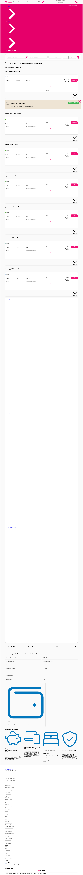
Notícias (6, 846)
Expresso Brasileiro (8, 823)
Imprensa (6, 845)
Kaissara (6, 816)
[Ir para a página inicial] (9, 769)
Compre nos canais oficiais (9, 833)
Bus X (6, 802)
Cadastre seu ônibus (8, 824)
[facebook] (8, 771)
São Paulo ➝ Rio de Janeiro (10, 780)
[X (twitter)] (10, 771)
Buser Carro (7, 797)
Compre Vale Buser (8, 836)
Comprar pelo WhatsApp (73, 102)
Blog (6, 848)
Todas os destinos (8, 794)
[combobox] (16, 57)
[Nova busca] (76, 1)
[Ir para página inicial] (8, 2)
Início (14, 1)
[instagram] (6, 771)
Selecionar (74, 80)
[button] (41, 87)
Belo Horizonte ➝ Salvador (10, 787)
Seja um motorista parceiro (9, 826)
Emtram (6, 811)
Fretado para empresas (9, 828)
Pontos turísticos (8, 840)
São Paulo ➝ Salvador (9, 789)
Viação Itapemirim (8, 809)
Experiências (27, 1)
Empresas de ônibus (8, 799)
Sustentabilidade (8, 855)
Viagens (33, 1)
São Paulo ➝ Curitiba (9, 783)
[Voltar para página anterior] (45, 1)
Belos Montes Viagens (9, 806)
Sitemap (6, 860)
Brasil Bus (45, 664)
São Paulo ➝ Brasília (8, 790)
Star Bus (6, 814)
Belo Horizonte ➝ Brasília (9, 785)
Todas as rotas (7, 792)
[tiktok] (15, 771)
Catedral (6, 812)
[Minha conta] (42, 2)
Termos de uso (7, 850)
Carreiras (6, 853)
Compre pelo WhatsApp (9, 858)
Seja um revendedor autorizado (10, 829)
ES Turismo (7, 821)
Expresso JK (7, 804)
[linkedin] (13, 771)
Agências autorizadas (8, 831)
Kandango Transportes (9, 807)
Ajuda (39, 1)
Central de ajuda (8, 843)
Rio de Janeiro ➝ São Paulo (10, 778)
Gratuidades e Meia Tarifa (9, 857)
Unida (6, 819)
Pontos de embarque (8, 838)
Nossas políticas (7, 851)
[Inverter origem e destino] (27, 57)
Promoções (20, 1)
